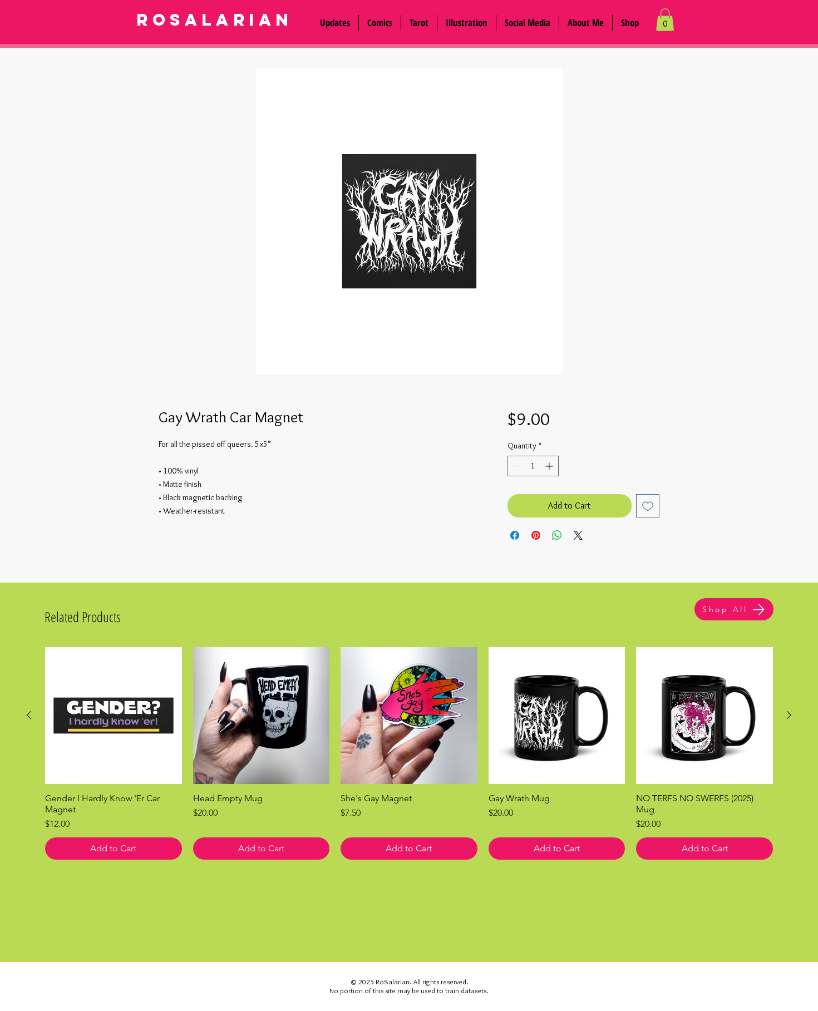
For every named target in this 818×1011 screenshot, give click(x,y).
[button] (527, 23)
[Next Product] (789, 715)
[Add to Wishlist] (647, 505)
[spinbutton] (533, 466)
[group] (409, 753)
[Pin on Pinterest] (536, 535)
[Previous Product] (29, 715)
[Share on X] (578, 535)
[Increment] (550, 466)
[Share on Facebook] (514, 535)
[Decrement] (516, 466)
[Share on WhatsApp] (557, 535)
